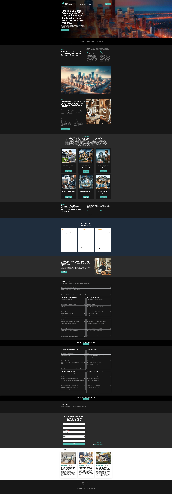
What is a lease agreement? (65, 355)
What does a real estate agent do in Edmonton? (68, 299)
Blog (90, 4)
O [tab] (93, 409)
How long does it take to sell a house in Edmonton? (95, 311)
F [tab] (76, 409)
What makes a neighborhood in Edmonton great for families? (70, 373)
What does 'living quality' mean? (66, 376)
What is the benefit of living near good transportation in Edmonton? (71, 389)
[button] (86, 286)
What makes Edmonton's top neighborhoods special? (69, 385)
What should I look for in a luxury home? (93, 326)
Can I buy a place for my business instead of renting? (69, 366)
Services (81, 4)
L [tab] (87, 409)
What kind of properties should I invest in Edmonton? (69, 326)
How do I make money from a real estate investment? (69, 336)
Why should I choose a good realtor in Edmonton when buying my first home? (97, 353)
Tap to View (72, 43)
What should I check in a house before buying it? (94, 360)
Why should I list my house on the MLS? (93, 302)
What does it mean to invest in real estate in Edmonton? (69, 319)
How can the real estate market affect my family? (94, 376)
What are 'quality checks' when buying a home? (68, 304)
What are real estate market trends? (92, 373)
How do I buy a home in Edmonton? (66, 302)
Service (64, 434)
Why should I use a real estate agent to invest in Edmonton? (70, 321)
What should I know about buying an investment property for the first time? (71, 331)
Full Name (64, 422)
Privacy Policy (93, 488)
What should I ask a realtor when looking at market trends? (96, 389)
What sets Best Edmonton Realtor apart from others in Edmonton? (71, 285)
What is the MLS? (64, 306)
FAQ (87, 4)
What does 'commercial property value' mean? (68, 365)
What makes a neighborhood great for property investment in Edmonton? (96, 391)
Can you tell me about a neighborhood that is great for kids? (70, 383)
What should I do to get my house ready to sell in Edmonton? (96, 299)
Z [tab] (104, 409)
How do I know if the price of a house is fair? (94, 362)
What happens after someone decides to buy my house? (95, 315)
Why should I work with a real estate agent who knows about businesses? (70, 351)
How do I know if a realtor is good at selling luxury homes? (96, 330)
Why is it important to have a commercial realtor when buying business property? (72, 363)
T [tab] (101, 409)
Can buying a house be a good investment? (93, 385)
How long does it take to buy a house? (67, 313)
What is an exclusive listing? (91, 332)
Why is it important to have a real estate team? (68, 315)
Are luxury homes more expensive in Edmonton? (94, 328)
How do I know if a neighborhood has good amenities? (69, 378)
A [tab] (62, 409)
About (85, 4)
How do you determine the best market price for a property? (70, 289)
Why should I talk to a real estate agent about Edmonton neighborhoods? (72, 380)
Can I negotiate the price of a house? (92, 364)
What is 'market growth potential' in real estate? (68, 323)
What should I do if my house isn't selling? (93, 309)
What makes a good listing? (91, 304)
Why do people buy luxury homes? (92, 335)
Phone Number (65, 430)
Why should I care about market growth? (93, 387)
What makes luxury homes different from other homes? (95, 323)
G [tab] (79, 409)
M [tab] (90, 409)
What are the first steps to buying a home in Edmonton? (95, 355)
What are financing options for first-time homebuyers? (95, 357)
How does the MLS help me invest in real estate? (69, 328)
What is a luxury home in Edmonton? (92, 319)
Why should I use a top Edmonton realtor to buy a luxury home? (96, 321)
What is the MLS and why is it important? (93, 383)
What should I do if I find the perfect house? (68, 311)
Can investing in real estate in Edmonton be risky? (69, 334)
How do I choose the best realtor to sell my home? (95, 308)
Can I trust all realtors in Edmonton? (66, 309)
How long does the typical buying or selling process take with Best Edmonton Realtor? (74, 294)
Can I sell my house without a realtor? (92, 313)
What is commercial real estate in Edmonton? (68, 353)
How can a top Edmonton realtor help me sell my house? (95, 306)
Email (64, 426)
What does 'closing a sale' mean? (66, 308)
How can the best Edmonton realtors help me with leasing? (70, 357)
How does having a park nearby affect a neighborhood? (69, 387)
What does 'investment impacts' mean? (93, 378)
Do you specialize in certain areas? (66, 291)
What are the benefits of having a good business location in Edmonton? (72, 368)
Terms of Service (88, 488)
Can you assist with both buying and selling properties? (69, 287)
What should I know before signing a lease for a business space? (71, 360)
